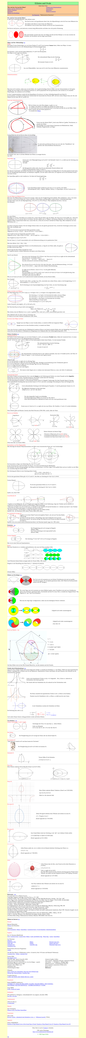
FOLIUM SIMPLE (39, 984)
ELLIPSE (31, 984)
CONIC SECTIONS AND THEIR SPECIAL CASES (20, 977)
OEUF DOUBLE (49, 984)
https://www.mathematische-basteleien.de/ (43, 1031)
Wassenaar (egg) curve (54, 944)
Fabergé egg (10, 973)
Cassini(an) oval (11, 946)
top (24, 42)
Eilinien (9, 925)
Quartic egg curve (53, 943)
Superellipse (24, 929)
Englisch (46, 1028)
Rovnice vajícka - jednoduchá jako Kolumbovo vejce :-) (21, 1017)
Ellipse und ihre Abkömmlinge (15, 8)
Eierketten (10, 11)
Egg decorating (17, 973)
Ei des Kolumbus (41, 929)
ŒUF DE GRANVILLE (21, 985)
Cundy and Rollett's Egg (36, 936)
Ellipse (39, 111)
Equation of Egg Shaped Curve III (62, 1024)
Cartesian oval (10, 944)
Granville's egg (33, 944)
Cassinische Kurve (31, 929)
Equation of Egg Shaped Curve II (45, 1024)
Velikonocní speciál (41, 1017)
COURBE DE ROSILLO (34, 985)
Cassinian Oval (11, 954)
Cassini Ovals (22, 936)
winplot (9, 950)
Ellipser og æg (10, 1010)
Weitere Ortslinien (12, 10)
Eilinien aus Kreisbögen (13, 13)
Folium (31, 943)
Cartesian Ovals (14, 936)
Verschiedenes (49, 8)
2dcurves (9, 940)
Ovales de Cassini (15, 989)
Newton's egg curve (54, 942)
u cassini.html (10, 1003)
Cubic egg (9, 943)
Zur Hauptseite (35, 15)
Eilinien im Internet (51, 11)
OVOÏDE (43, 985)
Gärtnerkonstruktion (51, 929)
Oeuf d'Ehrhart (11, 985)
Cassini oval (13, 971)
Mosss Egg (46, 936)
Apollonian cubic (11, 942)
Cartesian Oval (23, 954)
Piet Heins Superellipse (20, 1010)
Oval (8, 936)
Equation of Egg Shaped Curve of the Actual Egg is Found (21, 1024)
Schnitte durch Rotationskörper (53, 7)
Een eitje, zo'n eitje (12, 996)
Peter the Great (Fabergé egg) (31, 971)
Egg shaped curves (12, 957)
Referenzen (49, 10)
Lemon (51, 936)
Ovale (8, 989)
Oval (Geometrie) (11, 929)
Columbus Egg (25, 973)
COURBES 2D (11, 984)
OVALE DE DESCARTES (22, 984)
